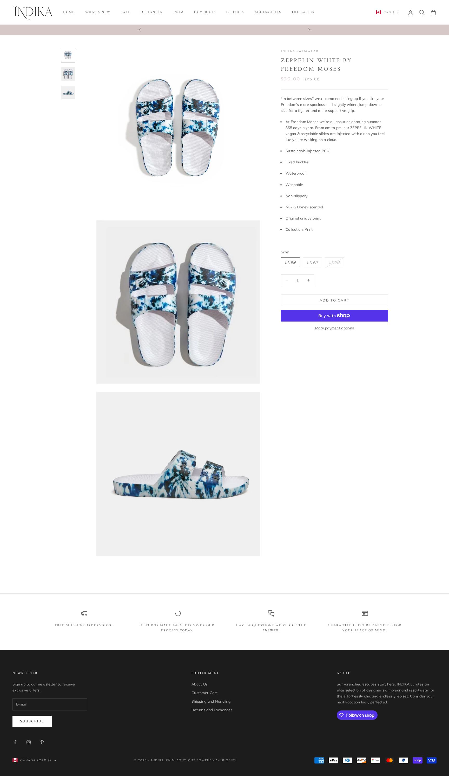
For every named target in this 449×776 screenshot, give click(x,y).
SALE (125, 12)
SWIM (178, 12)
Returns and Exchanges (212, 710)
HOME (69, 12)
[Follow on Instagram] (28, 742)
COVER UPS (205, 12)
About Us (200, 684)
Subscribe (32, 721)
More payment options (334, 327)
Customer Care (205, 692)
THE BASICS (303, 12)
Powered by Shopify (217, 760)
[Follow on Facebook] (15, 742)
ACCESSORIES (268, 12)
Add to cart (334, 300)
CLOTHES (235, 12)
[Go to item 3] (68, 92)
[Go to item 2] (68, 74)
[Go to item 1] (68, 55)
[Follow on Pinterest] (42, 742)
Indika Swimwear (300, 51)
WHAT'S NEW (98, 12)
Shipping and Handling (211, 701)
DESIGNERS (151, 12)
